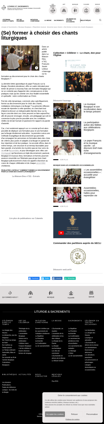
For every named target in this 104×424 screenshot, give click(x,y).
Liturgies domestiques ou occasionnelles (90, 367)
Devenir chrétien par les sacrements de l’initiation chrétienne (42, 331)
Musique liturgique (24, 27)
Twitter (46, 278)
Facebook (35, 278)
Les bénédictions (91, 347)
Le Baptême (39, 336)
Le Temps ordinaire (8, 350)
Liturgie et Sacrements (9, 27)
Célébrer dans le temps (8, 20)
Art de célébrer (20, 20)
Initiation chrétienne (34, 20)
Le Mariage (72, 351)
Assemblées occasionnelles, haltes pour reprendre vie (91, 192)
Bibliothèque (9, 374)
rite (2, 150)
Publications (6, 385)
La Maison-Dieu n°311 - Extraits (26, 176)
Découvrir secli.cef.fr (62, 269)
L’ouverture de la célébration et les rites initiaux (58, 336)
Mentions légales (57, 375)
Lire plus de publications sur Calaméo (26, 218)
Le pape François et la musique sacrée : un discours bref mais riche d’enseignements (93, 146)
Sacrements (59, 20)
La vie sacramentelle (42, 346)
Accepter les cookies (55, 414)
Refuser (74, 414)
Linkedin (58, 278)
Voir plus (64, 160)
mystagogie (6, 153)
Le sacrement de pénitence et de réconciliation (74, 341)
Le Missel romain (58, 361)
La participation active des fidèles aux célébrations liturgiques (92, 126)
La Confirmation (40, 343)
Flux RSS (55, 381)
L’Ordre (70, 353)
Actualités (25, 374)
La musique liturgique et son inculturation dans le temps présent (93, 108)
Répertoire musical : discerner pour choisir (47, 27)
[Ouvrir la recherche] (100, 20)
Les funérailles (90, 330)
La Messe (47, 20)
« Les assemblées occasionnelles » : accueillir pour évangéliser (93, 173)
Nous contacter (41, 375)
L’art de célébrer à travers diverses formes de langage (25, 350)
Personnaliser (92, 414)
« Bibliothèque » (85, 20)
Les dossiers (6, 382)
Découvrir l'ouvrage (62, 100)
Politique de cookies (73, 419)
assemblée (14, 150)
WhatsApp (71, 278)
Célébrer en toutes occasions (71, 20)
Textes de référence (9, 387)
